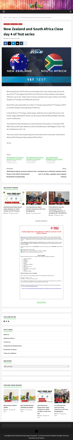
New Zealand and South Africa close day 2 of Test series (34, 158)
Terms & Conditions (10, 353)
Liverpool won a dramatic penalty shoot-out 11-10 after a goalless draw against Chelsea (51, 173)
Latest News (6, 24)
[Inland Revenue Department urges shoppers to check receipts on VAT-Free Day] (14, 198)
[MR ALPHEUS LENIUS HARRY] (11, 396)
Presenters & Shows (10, 349)
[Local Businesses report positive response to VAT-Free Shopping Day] (36, 198)
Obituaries (7, 401)
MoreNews (32, 438)
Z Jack (6, 213)
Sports (20, 24)
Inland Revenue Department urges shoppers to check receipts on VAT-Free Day (13, 209)
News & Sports (14, 24)
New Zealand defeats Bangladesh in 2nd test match (54, 158)
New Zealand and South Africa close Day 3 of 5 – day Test (15, 158)
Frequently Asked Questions (13, 346)
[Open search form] (70, 11)
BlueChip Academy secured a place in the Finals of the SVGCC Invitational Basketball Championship (21, 173)
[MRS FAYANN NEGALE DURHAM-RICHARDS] (28, 396)
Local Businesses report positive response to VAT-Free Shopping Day (35, 209)
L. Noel (6, 38)
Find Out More (41, 302)
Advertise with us (9, 338)
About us (6, 334)
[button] (4, 11)
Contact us (7, 342)
